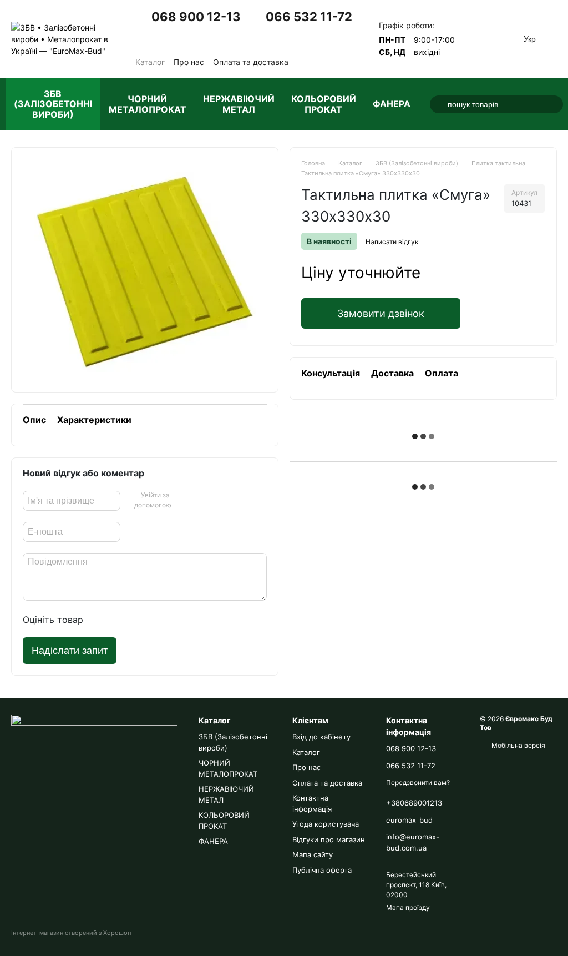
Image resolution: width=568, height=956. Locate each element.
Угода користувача (325, 823)
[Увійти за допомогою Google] (182, 500)
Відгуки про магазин (328, 839)
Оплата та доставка (250, 62)
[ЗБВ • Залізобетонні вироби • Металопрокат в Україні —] (94, 756)
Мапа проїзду (408, 907)
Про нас (189, 62)
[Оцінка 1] (102, 619)
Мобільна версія (517, 745)
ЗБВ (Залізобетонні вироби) (53, 104)
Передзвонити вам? (188, 37)
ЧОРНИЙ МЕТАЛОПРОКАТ (147, 103)
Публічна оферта (322, 870)
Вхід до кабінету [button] (321, 736)
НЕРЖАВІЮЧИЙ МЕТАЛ (239, 103)
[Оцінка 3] (137, 619)
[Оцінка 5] (173, 619)
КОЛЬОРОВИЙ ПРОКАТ (323, 103)
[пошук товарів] (439, 104)
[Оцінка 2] (120, 619)
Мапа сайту (312, 854)
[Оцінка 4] (155, 619)
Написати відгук (392, 242)
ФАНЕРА (391, 103)
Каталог (150, 62)
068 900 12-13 (196, 17)
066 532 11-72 (309, 17)
